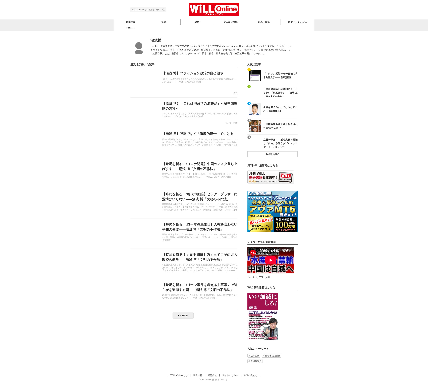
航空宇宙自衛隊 (272, 356)
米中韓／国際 (231, 123)
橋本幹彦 (255, 356)
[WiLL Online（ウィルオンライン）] (214, 9)
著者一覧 (197, 375)
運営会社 (212, 375)
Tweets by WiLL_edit (258, 277)
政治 (235, 93)
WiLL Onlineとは (179, 375)
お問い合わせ (251, 375)
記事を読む (183, 82)
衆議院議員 (256, 361)
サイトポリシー (230, 375)
